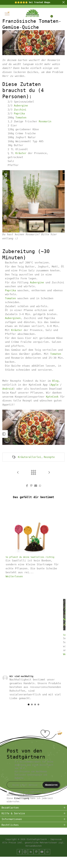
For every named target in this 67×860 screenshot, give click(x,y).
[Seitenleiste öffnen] (4, 434)
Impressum (56, 839)
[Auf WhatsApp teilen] (40, 485)
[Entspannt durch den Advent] (49, 472)
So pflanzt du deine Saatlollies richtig (30, 557)
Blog (55, 380)
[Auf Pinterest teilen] (31, 485)
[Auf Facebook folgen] (19, 851)
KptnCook (52, 396)
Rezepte (49, 457)
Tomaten (20, 117)
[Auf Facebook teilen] (27, 485)
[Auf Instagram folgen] (25, 851)
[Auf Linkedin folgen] (30, 851)
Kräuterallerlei (29, 457)
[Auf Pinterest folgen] (36, 851)
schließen (63, 2)
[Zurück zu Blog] (33, 472)
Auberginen (13, 318)
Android (7, 388)
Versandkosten (33, 846)
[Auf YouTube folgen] (42, 851)
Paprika (19, 113)
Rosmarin (45, 121)
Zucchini (20, 109)
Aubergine (21, 105)
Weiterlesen (14, 576)
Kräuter (20, 153)
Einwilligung (21, 798)
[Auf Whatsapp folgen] (47, 851)
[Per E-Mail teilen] (35, 485)
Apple (54, 384)
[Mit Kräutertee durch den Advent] (18, 472)
